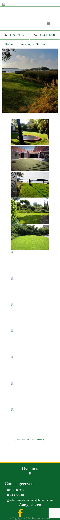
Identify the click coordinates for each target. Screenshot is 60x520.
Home (9, 44)
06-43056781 (15, 495)
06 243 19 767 (16, 35)
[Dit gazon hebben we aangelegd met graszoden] (30, 237)
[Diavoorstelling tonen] (30, 439)
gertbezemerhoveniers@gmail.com (30, 500)
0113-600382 (15, 490)
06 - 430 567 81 (47, 35)
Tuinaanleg (24, 44)
